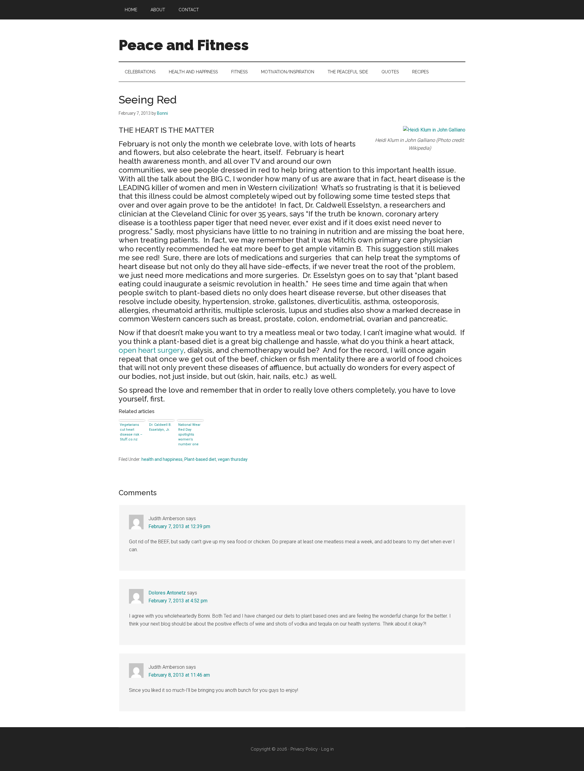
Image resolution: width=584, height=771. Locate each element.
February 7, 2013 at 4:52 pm (177, 601)
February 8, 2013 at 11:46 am (179, 675)
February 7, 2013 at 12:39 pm (179, 526)
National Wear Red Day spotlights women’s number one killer (189, 434)
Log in (327, 749)
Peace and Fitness (184, 45)
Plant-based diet (200, 459)
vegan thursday (233, 459)
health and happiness (161, 459)
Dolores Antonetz (167, 593)
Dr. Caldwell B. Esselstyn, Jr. (160, 427)
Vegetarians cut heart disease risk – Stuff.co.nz (131, 432)
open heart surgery (151, 350)
